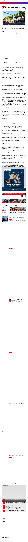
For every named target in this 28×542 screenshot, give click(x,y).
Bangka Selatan (4, 523)
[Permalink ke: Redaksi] (3, 9)
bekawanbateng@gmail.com (6, 519)
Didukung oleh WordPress (5, 540)
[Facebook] (21, 196)
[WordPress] (6, 537)
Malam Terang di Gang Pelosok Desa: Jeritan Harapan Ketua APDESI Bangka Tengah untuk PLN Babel (5, 213)
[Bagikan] (25, 9)
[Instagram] (7, 537)
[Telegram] (24, 196)
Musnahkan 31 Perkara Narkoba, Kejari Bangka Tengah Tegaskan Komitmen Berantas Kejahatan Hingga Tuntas (13, 213)
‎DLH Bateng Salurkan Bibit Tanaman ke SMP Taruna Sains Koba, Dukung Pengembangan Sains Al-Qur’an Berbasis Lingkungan (14, 508)
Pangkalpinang (4, 524)
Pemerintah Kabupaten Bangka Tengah (7, 530)
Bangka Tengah (3, 6)
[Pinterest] (5, 537)
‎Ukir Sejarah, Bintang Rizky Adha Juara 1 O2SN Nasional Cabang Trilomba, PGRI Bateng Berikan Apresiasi (5, 205)
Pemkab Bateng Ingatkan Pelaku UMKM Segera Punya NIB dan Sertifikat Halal (14, 510)
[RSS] (9, 537)
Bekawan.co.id (4, 529)
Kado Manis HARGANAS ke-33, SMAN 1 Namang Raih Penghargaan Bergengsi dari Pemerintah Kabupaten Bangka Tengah (15, 505)
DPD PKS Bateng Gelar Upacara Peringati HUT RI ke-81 (22, 205)
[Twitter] (22, 196)
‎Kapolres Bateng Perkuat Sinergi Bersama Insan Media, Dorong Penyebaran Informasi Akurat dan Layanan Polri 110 (22, 213)
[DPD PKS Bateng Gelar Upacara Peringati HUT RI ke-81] (22, 201)
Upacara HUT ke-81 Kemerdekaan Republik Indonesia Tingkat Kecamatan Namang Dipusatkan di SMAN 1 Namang (14, 205)
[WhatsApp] (25, 196)
